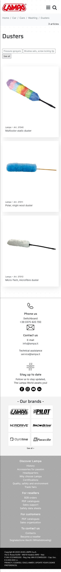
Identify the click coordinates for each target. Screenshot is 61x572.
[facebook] (22, 390)
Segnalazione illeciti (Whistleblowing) (30, 540)
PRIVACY (8, 563)
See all (7, 56)
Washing (32, 17)
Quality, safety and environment (30, 483)
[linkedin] (39, 390)
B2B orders (30, 497)
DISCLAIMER (28, 563)
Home (5, 17)
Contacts (30, 533)
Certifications (30, 479)
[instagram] (27, 390)
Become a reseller (31, 536)
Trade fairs (31, 486)
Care (22, 17)
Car (14, 17)
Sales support (30, 504)
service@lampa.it (30, 354)
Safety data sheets (30, 508)
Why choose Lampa (31, 476)
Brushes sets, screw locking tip (39, 51)
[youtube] (33, 390)
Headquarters (30, 472)
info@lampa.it (30, 343)
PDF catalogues (30, 501)
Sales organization (30, 522)
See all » (30, 448)
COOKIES (17, 563)
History (31, 465)
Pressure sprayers (12, 51)
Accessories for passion (30, 469)
